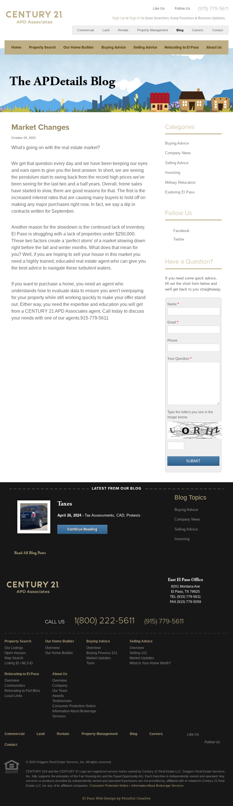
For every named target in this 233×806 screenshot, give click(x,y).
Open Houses (15, 653)
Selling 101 (138, 653)
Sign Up (118, 18)
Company (59, 686)
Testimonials (62, 701)
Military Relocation (180, 182)
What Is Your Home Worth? (150, 663)
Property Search (42, 47)
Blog (180, 30)
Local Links (13, 696)
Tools (90, 663)
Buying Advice (113, 47)
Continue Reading (82, 529)
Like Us (159, 9)
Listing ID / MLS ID (19, 663)
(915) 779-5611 (213, 8)
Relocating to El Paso (182, 47)
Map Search (14, 658)
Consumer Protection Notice (74, 706)
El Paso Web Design (99, 798)
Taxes (64, 504)
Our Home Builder (78, 47)
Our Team (59, 691)
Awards (58, 696)
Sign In (135, 18)
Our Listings (14, 648)
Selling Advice (145, 47)
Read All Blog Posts (30, 553)
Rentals (123, 30)
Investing (172, 172)
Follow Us (182, 9)
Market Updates (98, 658)
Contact (217, 30)
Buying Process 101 (101, 653)
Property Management (152, 30)
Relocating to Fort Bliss (22, 691)
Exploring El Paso (180, 192)
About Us (214, 47)
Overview (52, 648)
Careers (197, 30)
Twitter (178, 239)
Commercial (85, 30)
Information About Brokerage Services (157, 785)
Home (16, 47)
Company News (178, 153)
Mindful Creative (136, 798)
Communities (15, 686)
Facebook (181, 231)
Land (106, 30)
